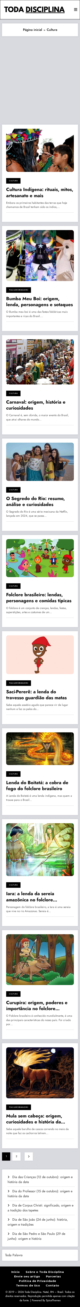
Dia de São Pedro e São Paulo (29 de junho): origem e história (36, 1236)
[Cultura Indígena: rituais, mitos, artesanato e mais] (40, 150)
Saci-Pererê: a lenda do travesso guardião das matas (36, 695)
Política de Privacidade (37, 1281)
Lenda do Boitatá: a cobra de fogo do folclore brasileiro (37, 786)
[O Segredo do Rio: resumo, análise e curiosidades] (40, 461)
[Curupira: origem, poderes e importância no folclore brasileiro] (40, 959)
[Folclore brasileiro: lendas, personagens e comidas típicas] (40, 558)
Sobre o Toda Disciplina (45, 1271)
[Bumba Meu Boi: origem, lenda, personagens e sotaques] (40, 255)
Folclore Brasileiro (18, 290)
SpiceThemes (53, 1300)
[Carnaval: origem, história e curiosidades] (40, 362)
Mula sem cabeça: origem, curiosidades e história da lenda (34, 1119)
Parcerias (53, 1276)
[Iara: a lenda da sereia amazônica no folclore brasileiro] (40, 849)
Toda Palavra (14, 1255)
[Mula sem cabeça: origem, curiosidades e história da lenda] (40, 1072)
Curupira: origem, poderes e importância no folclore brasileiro (36, 1006)
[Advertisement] (40, 78)
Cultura (13, 180)
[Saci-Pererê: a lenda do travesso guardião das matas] (40, 654)
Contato (52, 1285)
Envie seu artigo (27, 1276)
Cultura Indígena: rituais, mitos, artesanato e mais (39, 192)
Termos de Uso (28, 1285)
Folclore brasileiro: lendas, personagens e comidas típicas (38, 598)
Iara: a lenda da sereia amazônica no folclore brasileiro (30, 897)
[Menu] (76, 9)
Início (15, 1271)
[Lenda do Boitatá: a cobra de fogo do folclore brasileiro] (40, 748)
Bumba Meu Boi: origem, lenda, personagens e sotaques (39, 302)
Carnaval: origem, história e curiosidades (35, 405)
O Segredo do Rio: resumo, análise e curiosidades (35, 501)
